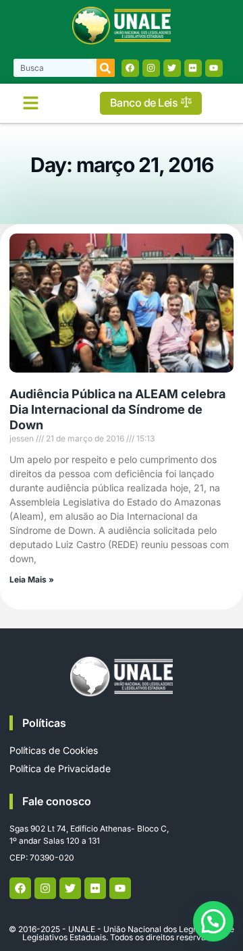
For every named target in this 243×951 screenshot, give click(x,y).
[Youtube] (214, 68)
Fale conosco (56, 801)
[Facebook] (130, 68)
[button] (30, 103)
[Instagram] (151, 68)
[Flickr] (193, 68)
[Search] (106, 68)
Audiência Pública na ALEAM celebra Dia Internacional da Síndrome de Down (117, 410)
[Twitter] (172, 68)
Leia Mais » (31, 579)
